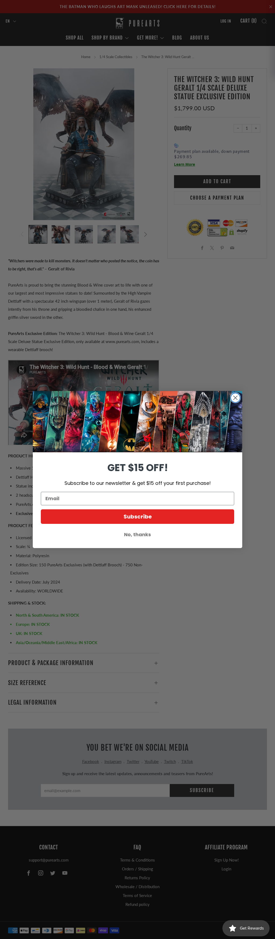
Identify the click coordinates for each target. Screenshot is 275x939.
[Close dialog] (235, 398)
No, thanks (137, 534)
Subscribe (138, 516)
